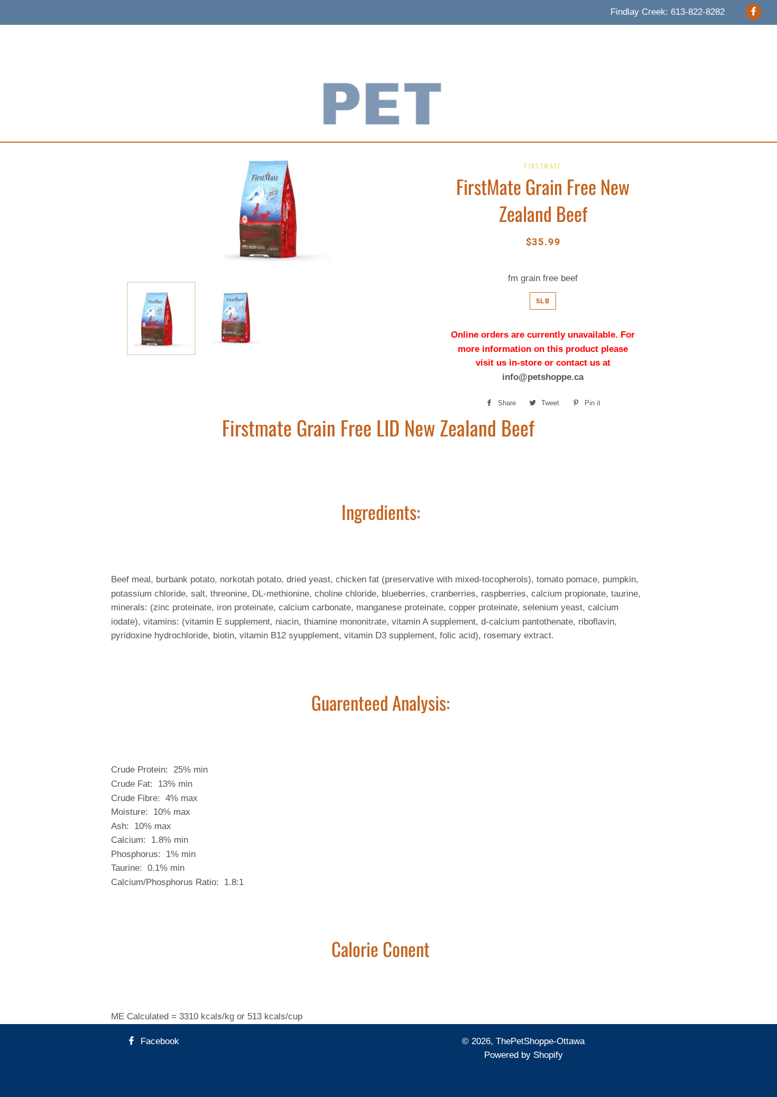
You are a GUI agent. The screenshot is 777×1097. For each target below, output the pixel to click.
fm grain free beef (543, 278)
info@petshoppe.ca (543, 377)
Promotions (439, 38)
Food (207, 38)
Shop (545, 38)
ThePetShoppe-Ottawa (540, 1041)
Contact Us (498, 38)
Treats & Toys (259, 38)
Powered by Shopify (523, 1055)
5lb (543, 301)
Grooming (382, 38)
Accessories (325, 38)
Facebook (158, 1041)
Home (171, 38)
